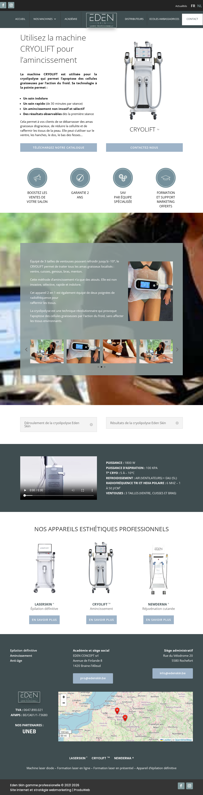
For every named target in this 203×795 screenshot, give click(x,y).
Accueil (20, 19)
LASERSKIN (78, 758)
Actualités (181, 6)
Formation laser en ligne (73, 768)
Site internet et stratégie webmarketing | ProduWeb (50, 790)
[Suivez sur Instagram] (11, 5)
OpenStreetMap (183, 739)
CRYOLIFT (101, 758)
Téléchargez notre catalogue (58, 147)
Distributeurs (134, 19)
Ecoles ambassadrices (164, 19)
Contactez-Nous (144, 147)
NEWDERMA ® (124, 758)
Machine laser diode (40, 768)
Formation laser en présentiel (113, 768)
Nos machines (43, 19)
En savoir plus (44, 620)
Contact (192, 19)
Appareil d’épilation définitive (156, 768)
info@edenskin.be (173, 673)
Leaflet (167, 739)
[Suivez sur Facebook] (3, 5)
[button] (117, 711)
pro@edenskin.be (93, 678)
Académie (71, 19)
